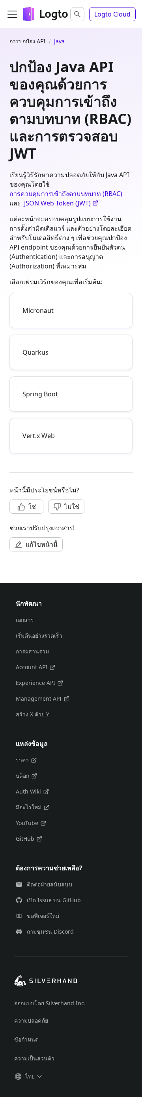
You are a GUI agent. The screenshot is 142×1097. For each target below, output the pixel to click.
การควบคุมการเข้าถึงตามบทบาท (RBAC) (65, 193)
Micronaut (38, 310)
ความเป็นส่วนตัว (34, 1058)
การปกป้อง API (27, 41)
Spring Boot (40, 394)
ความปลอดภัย (31, 1020)
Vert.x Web (38, 435)
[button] (77, 14)
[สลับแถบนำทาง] (12, 14)
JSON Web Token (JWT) (57, 203)
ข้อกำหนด (26, 1039)
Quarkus (35, 352)
